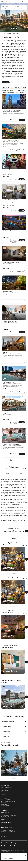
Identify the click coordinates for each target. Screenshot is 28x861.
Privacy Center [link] (4, 826)
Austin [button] (17, 33)
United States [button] (8, 33)
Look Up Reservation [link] (5, 813)
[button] (7, 7)
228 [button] (11, 179)
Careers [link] (2, 789)
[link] (6, 111)
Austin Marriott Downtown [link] (9, 382)
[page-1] (12, 538)
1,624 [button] (10, 240)
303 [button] (11, 119)
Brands (24, 87)
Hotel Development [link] (5, 805)
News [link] (2, 791)
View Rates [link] (22, 119)
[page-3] (14, 538)
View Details (5, 116)
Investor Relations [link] (4, 790)
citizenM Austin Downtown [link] (9, 170)
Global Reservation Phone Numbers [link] (8, 815)
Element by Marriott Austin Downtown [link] (12, 110)
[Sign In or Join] (26, 2)
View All (23, 545)
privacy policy (18, 856)
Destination (6, 6)
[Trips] (23, 2)
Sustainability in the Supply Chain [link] (8, 831)
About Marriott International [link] (6, 787)
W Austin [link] (5, 352)
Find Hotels (6, 82)
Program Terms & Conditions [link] (7, 830)
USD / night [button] (15, 119)
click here (11, 858)
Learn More (13, 533)
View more (3, 747)
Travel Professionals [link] (5, 802)
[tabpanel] (14, 7)
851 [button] (11, 422)
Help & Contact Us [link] (5, 812)
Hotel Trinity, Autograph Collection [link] (11, 262)
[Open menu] (2, 1)
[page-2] (13, 538)
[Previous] (4, 101)
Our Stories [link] (3, 794)
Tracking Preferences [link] (5, 824)
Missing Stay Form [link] (5, 818)
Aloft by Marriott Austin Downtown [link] (11, 140)
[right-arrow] (24, 474)
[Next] (23, 101)
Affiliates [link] (2, 806)
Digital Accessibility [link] (5, 795)
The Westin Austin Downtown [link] (10, 230)
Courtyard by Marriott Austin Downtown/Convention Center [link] (10, 322)
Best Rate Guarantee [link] (5, 816)
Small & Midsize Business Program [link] (8, 801)
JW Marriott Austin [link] (7, 291)
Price (12, 87)
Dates (18, 6)
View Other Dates (20, 149)
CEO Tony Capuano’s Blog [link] (6, 793)
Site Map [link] (3, 819)
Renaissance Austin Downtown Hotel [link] (11, 444)
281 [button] (11, 210)
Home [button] (3, 33)
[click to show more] (26, 531)
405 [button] (11, 453)
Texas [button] (14, 33)
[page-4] (15, 538)
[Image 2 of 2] (14, 28)
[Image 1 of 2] (13, 28)
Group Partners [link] (4, 804)
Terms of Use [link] (4, 828)
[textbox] (7, 8)
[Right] (16, 28)
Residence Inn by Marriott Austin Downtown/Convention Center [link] (10, 200)
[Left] (11, 28)
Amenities (17, 87)
